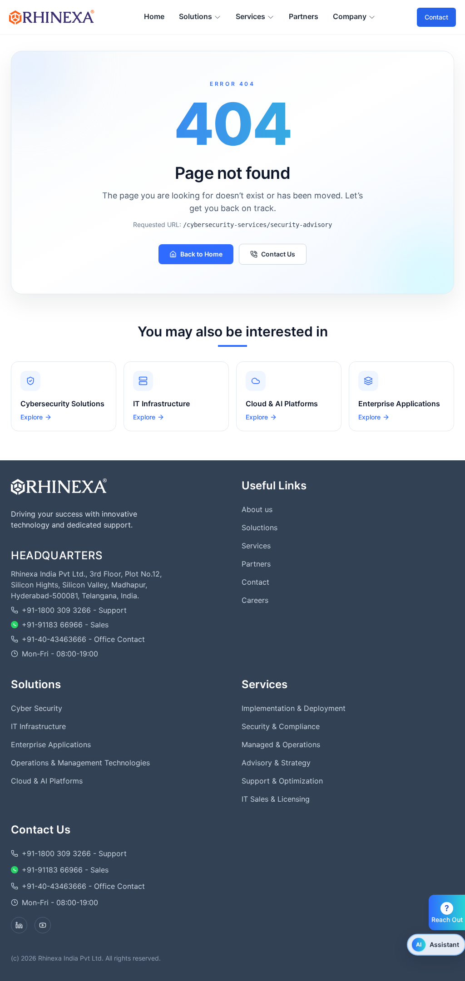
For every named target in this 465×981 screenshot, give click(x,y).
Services (256, 545)
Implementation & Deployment (294, 708)
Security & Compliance (281, 726)
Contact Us (278, 254)
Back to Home (201, 254)
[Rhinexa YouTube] (43, 925)
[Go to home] (59, 486)
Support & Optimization (282, 780)
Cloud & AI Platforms (47, 780)
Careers (255, 600)
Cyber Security (36, 708)
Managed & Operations (281, 744)
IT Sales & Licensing (276, 799)
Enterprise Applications (51, 744)
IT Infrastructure (38, 726)
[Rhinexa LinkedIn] (19, 925)
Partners (256, 563)
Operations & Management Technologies (80, 762)
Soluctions (259, 527)
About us (257, 509)
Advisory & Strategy (276, 762)
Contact (436, 17)
